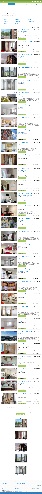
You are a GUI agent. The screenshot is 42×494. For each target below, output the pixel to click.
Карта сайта (4, 488)
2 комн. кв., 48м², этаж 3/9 (24, 168)
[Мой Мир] (38, 485)
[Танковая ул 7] (9, 273)
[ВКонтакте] (35, 485)
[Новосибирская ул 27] (9, 298)
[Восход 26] (9, 34)
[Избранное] (40, 1)
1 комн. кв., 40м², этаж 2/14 (24, 142)
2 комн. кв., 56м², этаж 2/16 (24, 381)
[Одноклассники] (37, 485)
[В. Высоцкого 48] (9, 323)
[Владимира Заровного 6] (9, 58)
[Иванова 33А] (9, 286)
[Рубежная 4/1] (9, 361)
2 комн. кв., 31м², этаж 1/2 (24, 344)
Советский (21, 170)
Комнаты (29, 19)
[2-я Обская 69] (9, 373)
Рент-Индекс (7, 490)
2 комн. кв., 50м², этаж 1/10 (24, 281)
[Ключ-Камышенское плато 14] (9, 147)
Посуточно (37, 4)
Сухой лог (26, 271)
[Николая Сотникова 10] (9, 46)
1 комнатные (5, 19)
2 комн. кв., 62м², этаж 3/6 (24, 117)
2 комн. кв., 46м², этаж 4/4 (24, 218)
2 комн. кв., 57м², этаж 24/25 (25, 331)
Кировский (21, 44)
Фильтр (21, 493)
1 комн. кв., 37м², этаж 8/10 (24, 368)
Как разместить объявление (7, 485)
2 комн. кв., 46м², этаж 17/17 (25, 92)
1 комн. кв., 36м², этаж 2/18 (24, 105)
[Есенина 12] (9, 210)
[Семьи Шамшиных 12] (9, 311)
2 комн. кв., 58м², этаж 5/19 (24, 393)
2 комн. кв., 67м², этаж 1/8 (24, 256)
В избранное (35, 38)
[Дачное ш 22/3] (9, 261)
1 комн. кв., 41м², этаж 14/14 (25, 193)
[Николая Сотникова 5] (9, 72)
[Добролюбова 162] (9, 134)
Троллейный (26, 296)
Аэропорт (26, 346)
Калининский (21, 233)
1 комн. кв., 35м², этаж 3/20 (24, 155)
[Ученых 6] (9, 222)
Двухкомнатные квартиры (20, 485)
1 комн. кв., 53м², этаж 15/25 (25, 54)
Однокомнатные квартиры (20, 483)
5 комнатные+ (18, 21)
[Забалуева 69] (9, 97)
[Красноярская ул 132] (9, 197)
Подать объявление (20, 414)
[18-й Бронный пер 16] (9, 159)
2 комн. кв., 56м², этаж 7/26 (24, 80)
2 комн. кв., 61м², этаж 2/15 (24, 306)
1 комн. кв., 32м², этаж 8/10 (24, 180)
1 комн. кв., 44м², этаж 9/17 (24, 130)
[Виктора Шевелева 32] (9, 248)
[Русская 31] (9, 173)
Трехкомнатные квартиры (20, 486)
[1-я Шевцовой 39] (9, 348)
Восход (25, 31)
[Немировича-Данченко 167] (9, 336)
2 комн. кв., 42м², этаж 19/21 (25, 205)
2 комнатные (5, 21)
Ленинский (21, 94)
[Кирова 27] (9, 386)
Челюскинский (29, 195)
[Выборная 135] (9, 84)
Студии (16, 23)
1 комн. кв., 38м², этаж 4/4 (24, 356)
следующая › (27, 407)
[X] (40, 485)
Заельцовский (21, 258)
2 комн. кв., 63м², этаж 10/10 (25, 41)
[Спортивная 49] (9, 109)
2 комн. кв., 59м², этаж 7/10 (24, 244)
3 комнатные (5, 23)
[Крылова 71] (9, 122)
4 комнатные (17, 19)
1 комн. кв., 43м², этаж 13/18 (25, 294)
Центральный (21, 119)
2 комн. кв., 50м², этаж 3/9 (24, 29)
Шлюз (24, 170)
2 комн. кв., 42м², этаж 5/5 (24, 269)
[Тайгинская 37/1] (9, 236)
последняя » (32, 407)
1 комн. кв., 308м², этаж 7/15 (25, 231)
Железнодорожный (22, 195)
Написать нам (4, 483)
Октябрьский (21, 31)
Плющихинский (27, 321)
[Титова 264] (9, 185)
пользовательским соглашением (21, 491)
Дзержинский (21, 207)
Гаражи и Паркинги (31, 21)
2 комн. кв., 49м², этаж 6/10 (24, 319)
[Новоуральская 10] (9, 398)
